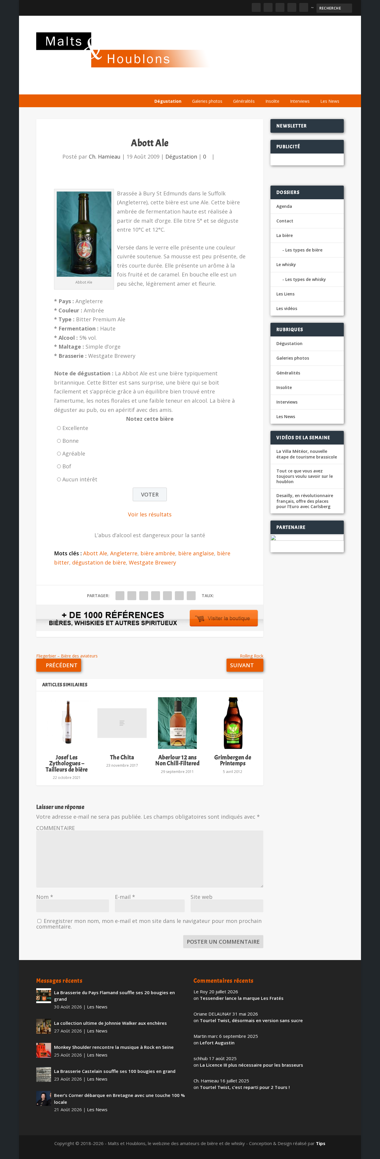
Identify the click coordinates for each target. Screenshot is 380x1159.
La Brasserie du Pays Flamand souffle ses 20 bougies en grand (114, 995)
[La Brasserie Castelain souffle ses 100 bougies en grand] (43, 1074)
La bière (191, 87)
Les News (329, 101)
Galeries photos (207, 101)
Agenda (258, 87)
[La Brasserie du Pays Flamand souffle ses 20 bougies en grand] (43, 995)
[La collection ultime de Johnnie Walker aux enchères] (43, 1026)
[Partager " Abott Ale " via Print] (191, 596)
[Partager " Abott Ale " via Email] (179, 596)
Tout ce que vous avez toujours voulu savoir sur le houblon (304, 476)
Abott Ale (95, 553)
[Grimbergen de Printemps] (232, 723)
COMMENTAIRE (55, 827)
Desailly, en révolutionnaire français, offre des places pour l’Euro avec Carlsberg (304, 501)
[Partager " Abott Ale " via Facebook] (120, 596)
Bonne (70, 440)
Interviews (300, 101)
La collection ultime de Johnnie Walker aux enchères (110, 1023)
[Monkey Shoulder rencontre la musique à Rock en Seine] (43, 1050)
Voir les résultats (150, 514)
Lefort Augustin (217, 1043)
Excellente (75, 427)
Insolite (272, 101)
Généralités (244, 101)
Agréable (73, 453)
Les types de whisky (305, 279)
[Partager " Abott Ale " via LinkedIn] (167, 596)
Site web (202, 896)
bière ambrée (157, 553)
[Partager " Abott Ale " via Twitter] (132, 596)
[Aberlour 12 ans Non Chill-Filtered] (177, 723)
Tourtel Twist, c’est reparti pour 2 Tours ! (245, 1087)
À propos (163, 87)
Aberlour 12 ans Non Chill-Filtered (177, 760)
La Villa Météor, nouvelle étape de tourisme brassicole (306, 454)
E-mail (125, 896)
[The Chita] (122, 723)
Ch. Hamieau (105, 156)
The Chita (122, 757)
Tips (320, 1143)
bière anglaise (196, 553)
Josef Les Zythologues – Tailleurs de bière (67, 763)
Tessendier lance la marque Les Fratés (242, 998)
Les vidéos (288, 87)
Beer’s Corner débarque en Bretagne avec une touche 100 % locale (119, 1098)
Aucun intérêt (79, 479)
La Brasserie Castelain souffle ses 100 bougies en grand (114, 1071)
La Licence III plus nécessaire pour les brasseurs (251, 1065)
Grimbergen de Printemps (232, 760)
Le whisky (225, 87)
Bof (66, 466)
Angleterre (123, 553)
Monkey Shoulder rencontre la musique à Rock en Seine (114, 1047)
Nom (44, 896)
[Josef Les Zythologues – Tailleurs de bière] (66, 723)
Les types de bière (303, 250)
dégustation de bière (99, 562)
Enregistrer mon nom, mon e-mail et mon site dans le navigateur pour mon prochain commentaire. (149, 923)
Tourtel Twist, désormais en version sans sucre (251, 1020)
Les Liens (318, 87)
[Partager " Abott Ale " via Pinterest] (156, 596)
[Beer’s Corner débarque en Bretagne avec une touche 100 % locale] (43, 1098)
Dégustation (167, 101)
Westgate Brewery (152, 562)
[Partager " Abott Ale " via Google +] (144, 596)
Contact (284, 221)
